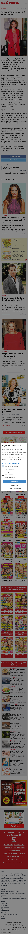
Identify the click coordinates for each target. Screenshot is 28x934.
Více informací (5, 461)
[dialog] (14, 467)
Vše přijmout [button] (14, 481)
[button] (14, 463)
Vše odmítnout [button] (14, 485)
